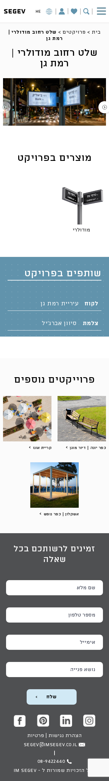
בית (96, 32)
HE (38, 11)
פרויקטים (74, 32)
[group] (54, 102)
